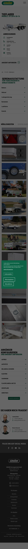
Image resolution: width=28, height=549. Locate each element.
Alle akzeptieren (9, 279)
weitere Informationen (8, 269)
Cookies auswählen (8, 273)
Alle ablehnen (8, 284)
